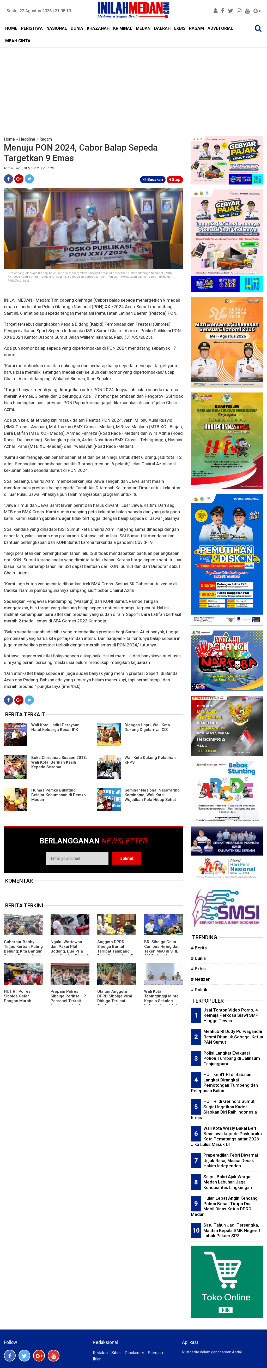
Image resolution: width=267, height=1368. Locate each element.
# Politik (199, 989)
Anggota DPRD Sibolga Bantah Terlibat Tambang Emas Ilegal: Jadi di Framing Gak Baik (115, 951)
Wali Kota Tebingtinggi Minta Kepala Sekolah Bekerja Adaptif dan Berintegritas (162, 1001)
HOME (11, 28)
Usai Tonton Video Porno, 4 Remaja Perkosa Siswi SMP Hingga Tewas (230, 1015)
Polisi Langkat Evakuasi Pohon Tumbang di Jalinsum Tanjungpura (231, 1058)
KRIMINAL (122, 28)
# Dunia (198, 958)
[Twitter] (29, 178)
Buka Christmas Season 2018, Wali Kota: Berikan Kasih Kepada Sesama (59, 762)
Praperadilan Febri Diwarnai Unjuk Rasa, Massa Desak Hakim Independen (230, 1160)
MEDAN (143, 28)
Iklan (97, 1359)
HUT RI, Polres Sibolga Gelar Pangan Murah (17, 996)
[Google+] (18, 178)
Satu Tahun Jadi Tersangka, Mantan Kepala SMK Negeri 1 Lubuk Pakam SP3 (232, 1230)
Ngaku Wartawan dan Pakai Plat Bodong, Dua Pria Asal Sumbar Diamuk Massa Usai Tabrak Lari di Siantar (70, 953)
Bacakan (154, 179)
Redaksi (100, 1352)
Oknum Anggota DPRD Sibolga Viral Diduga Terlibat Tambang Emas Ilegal (114, 1001)
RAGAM (196, 28)
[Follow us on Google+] (39, 1355)
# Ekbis (198, 968)
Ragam (45, 139)
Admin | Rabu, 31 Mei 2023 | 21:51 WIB (30, 168)
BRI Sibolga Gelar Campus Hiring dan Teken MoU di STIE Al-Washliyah (162, 948)
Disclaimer (134, 1352)
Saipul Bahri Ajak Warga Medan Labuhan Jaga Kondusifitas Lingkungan (227, 1182)
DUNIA (77, 28)
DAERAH (162, 28)
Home (9, 139)
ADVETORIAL (220, 28)
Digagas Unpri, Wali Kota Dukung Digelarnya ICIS (147, 727)
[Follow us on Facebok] (10, 1355)
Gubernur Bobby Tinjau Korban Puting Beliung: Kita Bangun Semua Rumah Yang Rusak (23, 951)
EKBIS (179, 28)
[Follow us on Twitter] (24, 1355)
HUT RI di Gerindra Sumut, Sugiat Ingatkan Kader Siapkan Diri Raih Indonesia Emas (224, 1109)
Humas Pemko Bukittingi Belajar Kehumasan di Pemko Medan (58, 795)
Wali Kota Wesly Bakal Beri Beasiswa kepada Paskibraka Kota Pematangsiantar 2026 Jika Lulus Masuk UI (226, 1136)
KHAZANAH (98, 28)
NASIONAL (56, 28)
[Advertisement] (133, 86)
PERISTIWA (32, 28)
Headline (27, 139)
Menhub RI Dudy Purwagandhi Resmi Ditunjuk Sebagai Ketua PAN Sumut (233, 1037)
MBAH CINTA (18, 40)
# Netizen (200, 979)
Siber (116, 1352)
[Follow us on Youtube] (53, 1355)
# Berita (199, 947)
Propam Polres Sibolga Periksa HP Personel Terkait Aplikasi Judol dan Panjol (68, 1001)
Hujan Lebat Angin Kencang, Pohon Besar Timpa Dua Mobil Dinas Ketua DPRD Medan (225, 1206)
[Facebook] (8, 178)
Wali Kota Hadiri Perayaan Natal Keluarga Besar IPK (55, 727)
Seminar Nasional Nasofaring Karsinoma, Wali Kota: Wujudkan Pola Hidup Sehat (152, 795)
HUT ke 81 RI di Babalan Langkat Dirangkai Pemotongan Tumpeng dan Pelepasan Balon (224, 1082)
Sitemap (155, 1352)
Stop (175, 179)
